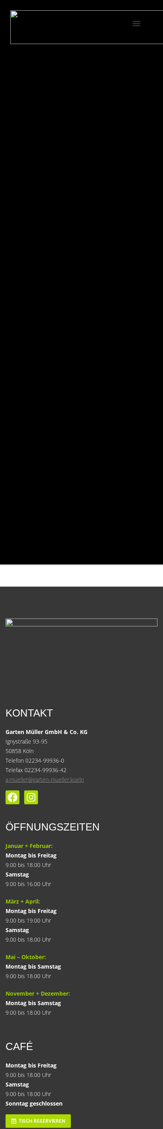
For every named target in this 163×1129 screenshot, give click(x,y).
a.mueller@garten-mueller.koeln (45, 779)
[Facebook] (12, 797)
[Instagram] (31, 797)
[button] (136, 23)
